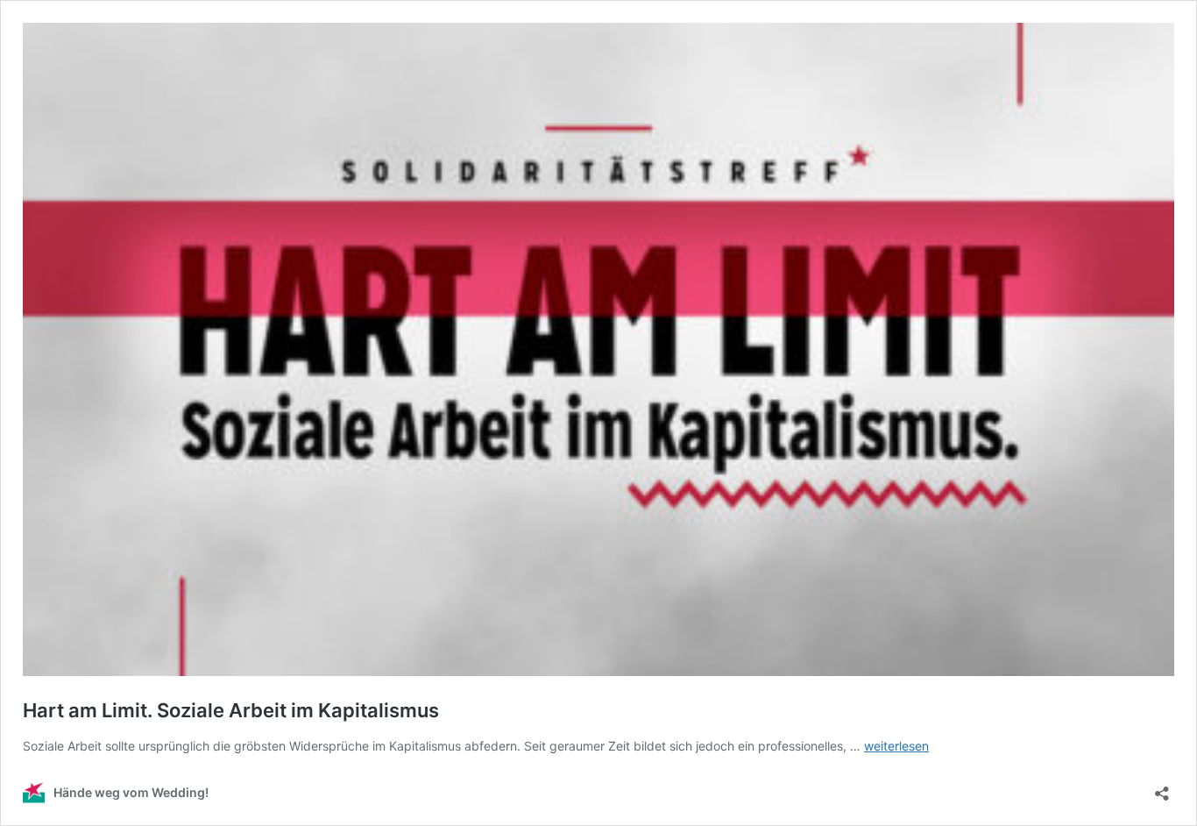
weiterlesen (896, 745)
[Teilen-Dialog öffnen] (1162, 787)
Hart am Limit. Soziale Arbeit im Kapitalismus (231, 710)
